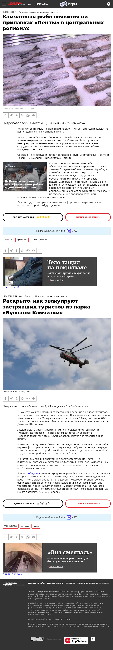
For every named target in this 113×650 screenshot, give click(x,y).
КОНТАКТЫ (70, 583)
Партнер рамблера (54, 639)
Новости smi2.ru (12, 287)
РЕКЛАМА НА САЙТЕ (36, 583)
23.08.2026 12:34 (10, 296)
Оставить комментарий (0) (88, 217)
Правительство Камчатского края (18, 108)
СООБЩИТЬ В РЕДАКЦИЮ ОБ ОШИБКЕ (93, 583)
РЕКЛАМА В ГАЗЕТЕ (55, 583)
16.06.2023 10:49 (9, 12)
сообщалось (32, 473)
